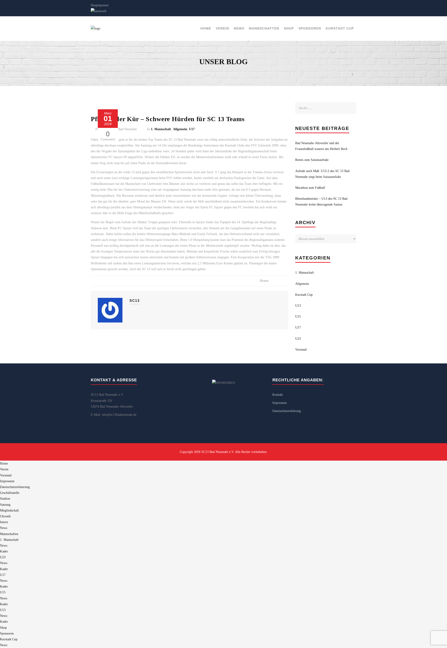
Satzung (5, 504)
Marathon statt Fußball (310, 187)
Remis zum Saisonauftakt (311, 160)
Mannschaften (264, 28)
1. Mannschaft (161, 129)
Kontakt (277, 394)
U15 (298, 316)
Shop (289, 28)
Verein (222, 28)
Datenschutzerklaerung (15, 487)
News (239, 28)
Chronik (5, 516)
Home (205, 28)
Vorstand (301, 349)
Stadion (5, 498)
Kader (4, 551)
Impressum (279, 403)
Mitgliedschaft (9, 510)
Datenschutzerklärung (286, 411)
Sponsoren (309, 28)
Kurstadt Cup (340, 28)
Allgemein (180, 129)
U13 (298, 305)
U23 (298, 338)
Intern (4, 522)
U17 (192, 129)
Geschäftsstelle (9, 493)
